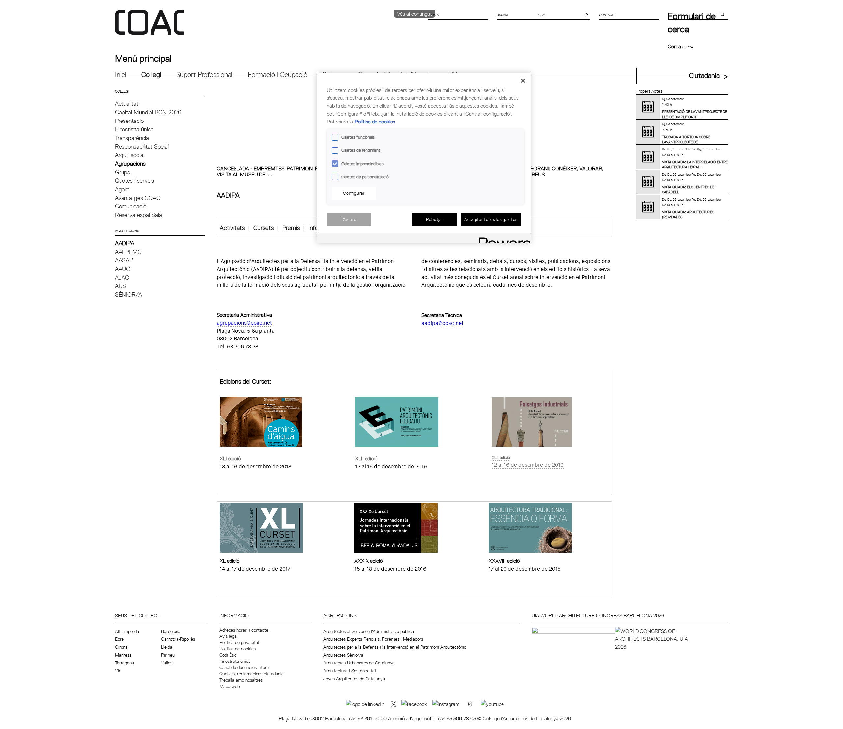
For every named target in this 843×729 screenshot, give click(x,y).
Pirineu (168, 655)
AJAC (122, 277)
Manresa (123, 655)
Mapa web (229, 686)
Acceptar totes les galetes (491, 219)
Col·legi (151, 74)
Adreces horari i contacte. (244, 630)
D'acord (349, 219)
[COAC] (268, 26)
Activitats (232, 227)
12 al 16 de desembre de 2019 (528, 464)
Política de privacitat (239, 642)
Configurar (354, 193)
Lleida (166, 647)
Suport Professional (204, 74)
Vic (118, 671)
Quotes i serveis (134, 180)
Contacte (607, 14)
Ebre (119, 639)
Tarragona (124, 663)
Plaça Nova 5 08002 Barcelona (313, 718)
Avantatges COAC (137, 198)
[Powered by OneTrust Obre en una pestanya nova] (502, 239)
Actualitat (126, 103)
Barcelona (170, 631)
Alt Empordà (127, 631)
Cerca (675, 46)
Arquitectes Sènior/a (343, 655)
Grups (122, 172)
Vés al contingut (414, 13)
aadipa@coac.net (443, 323)
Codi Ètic (228, 655)
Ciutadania (704, 75)
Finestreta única (134, 129)
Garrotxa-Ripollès (178, 639)
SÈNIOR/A (128, 294)
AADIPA (124, 243)
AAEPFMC (128, 252)
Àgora (122, 189)
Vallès (166, 663)
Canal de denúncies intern (244, 667)
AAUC (122, 269)
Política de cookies (237, 649)
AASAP (124, 260)
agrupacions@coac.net (244, 322)
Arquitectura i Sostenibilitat (349, 671)
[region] (424, 158)
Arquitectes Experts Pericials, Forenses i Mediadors (373, 639)
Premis (291, 227)
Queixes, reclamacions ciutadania (251, 674)
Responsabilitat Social (142, 146)
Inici (120, 74)
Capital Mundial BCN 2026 (148, 112)
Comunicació (130, 206)
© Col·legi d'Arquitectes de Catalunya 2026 (524, 718)
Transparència (132, 138)
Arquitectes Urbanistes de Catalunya (358, 663)
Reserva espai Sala (138, 215)
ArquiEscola (129, 155)
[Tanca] (523, 80)
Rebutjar (434, 219)
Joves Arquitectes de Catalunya (354, 679)
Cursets (263, 227)
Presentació (129, 120)
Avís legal (228, 636)
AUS (120, 286)
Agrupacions (130, 163)
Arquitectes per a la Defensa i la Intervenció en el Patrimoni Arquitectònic (394, 647)
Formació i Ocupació (277, 74)
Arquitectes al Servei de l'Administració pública (368, 631)
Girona (121, 647)
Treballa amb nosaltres (241, 680)
